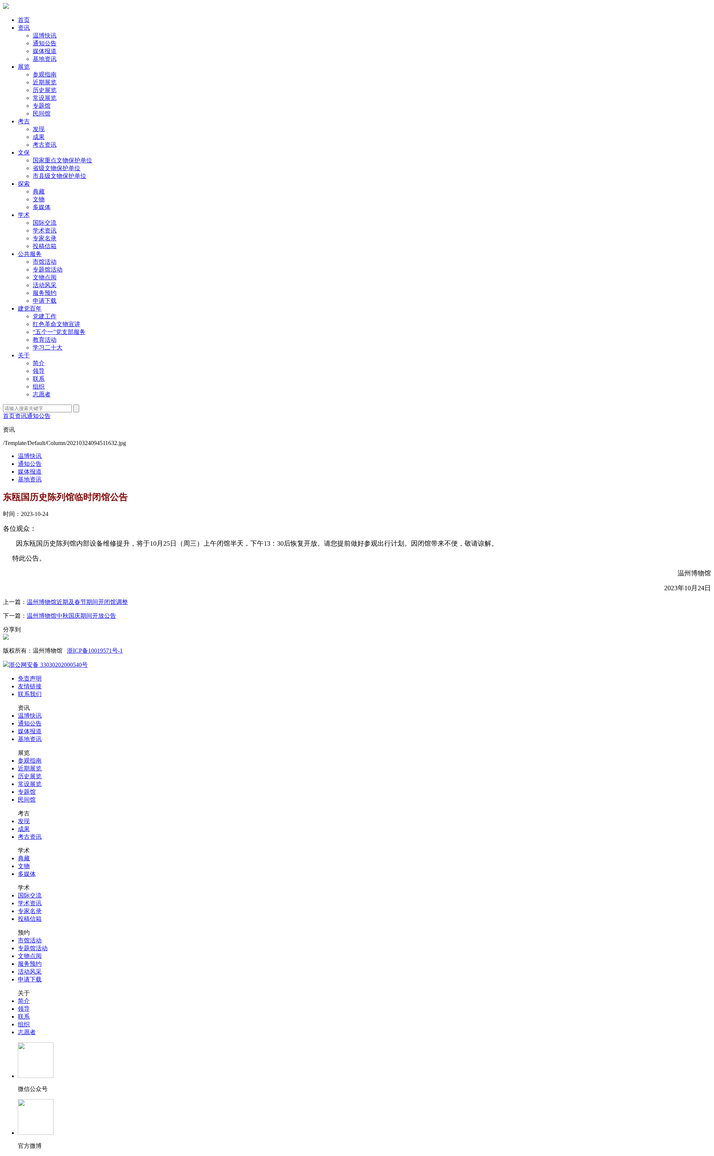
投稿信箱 (45, 246)
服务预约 (45, 293)
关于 (24, 355)
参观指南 (45, 74)
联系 (39, 379)
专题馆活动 (47, 269)
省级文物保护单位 (56, 168)
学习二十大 (47, 347)
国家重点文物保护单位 (62, 160)
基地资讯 (45, 59)
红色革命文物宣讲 (56, 324)
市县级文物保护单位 (59, 176)
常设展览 (45, 98)
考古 (24, 121)
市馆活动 (45, 262)
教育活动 (45, 340)
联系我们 (30, 694)
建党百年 (30, 308)
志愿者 (42, 394)
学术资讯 (45, 230)
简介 (39, 363)
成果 (39, 137)
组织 (39, 386)
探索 (24, 184)
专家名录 (45, 238)
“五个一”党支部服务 (59, 332)
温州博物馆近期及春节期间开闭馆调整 (77, 602)
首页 (24, 20)
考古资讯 (45, 145)
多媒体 (42, 207)
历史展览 (45, 90)
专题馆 (42, 106)
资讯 (24, 28)
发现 (39, 129)
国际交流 (45, 223)
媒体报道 (45, 51)
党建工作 (45, 316)
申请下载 (45, 301)
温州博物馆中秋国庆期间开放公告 (71, 616)
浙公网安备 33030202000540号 (48, 665)
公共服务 (30, 254)
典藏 (39, 191)
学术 (24, 215)
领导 (39, 371)
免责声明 (30, 678)
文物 (39, 199)
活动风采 (45, 285)
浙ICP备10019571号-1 (95, 650)
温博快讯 (45, 35)
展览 (24, 67)
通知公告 (45, 43)
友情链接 (30, 686)
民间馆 (42, 113)
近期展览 (45, 82)
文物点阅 (45, 277)
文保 (24, 152)
